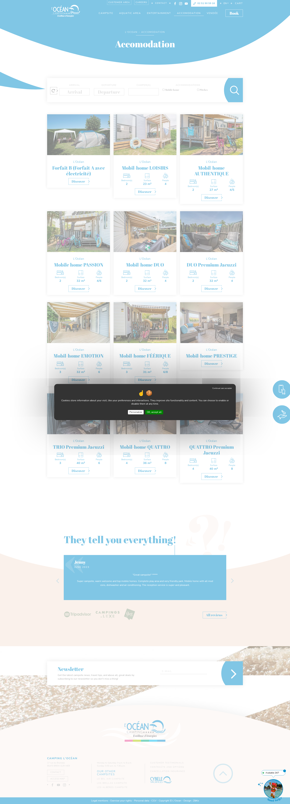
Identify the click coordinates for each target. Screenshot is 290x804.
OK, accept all (154, 412)
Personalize (135, 412)
